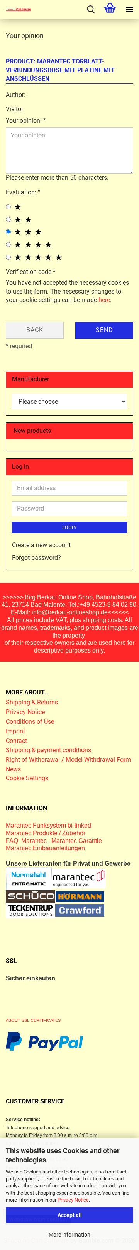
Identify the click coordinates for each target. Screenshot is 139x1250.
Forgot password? (36, 557)
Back (34, 330)
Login (69, 527)
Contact (16, 740)
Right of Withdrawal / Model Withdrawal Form (68, 759)
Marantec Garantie (76, 841)
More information (69, 1235)
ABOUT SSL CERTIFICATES (33, 1020)
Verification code (29, 271)
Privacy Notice (73, 1200)
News (13, 769)
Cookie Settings (27, 778)
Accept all (70, 1215)
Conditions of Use (30, 721)
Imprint (15, 731)
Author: (15, 94)
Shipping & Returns (32, 702)
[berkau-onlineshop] (15, 9)
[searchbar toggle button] (90, 9)
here (104, 300)
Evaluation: (22, 192)
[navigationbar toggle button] (129, 9)
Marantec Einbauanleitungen (45, 848)
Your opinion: (24, 120)
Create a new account (41, 545)
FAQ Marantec (27, 841)
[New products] (124, 431)
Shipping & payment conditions (48, 750)
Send (104, 330)
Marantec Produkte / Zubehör (45, 833)
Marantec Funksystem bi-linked (48, 825)
